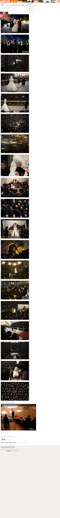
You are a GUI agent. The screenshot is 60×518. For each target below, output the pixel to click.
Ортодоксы (8, 432)
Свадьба (3, 432)
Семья (11, 432)
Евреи (5, 432)
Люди (3, 11)
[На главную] (8, 1)
